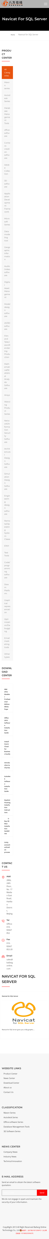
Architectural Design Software (7, 458)
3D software (7, 184)
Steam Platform (7, 589)
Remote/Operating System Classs (7, 530)
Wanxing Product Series (7, 408)
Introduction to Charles (7, 765)
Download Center (11, 1083)
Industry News (10, 1156)
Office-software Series (13, 1122)
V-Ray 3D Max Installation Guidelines (7, 826)
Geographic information (7, 253)
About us (8, 1087)
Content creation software (7, 150)
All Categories (7, 72)
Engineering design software (7, 505)
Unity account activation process (7, 847)
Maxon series (7, 85)
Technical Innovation (13, 1161)
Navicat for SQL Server (10, 996)
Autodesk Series (7, 98)
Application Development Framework (7, 202)
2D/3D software (7, 326)
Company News (10, 1152)
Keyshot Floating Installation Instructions (7, 806)
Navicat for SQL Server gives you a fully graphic (17, 1030)
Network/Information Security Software (7, 431)
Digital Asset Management (7, 289)
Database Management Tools (7, 115)
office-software (7, 133)
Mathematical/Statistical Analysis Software (7, 376)
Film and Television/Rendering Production (7, 346)
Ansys (7, 395)
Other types (7, 655)
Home (13, 35)
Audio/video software (7, 271)
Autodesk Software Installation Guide (7, 783)
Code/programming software (7, 570)
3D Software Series (12, 1131)
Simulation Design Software (7, 481)
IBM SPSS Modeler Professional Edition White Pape (7, 699)
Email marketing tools (7, 642)
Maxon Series (10, 1112)
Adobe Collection (7, 169)
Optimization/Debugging (7, 625)
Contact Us (8, 1092)
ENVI (6, 546)
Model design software (7, 310)
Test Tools (6, 554)
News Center (9, 1078)
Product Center (10, 1073)
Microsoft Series (7, 221)
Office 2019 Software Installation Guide (7, 725)
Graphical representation (7, 606)
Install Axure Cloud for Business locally (7, 747)
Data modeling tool (7, 236)
